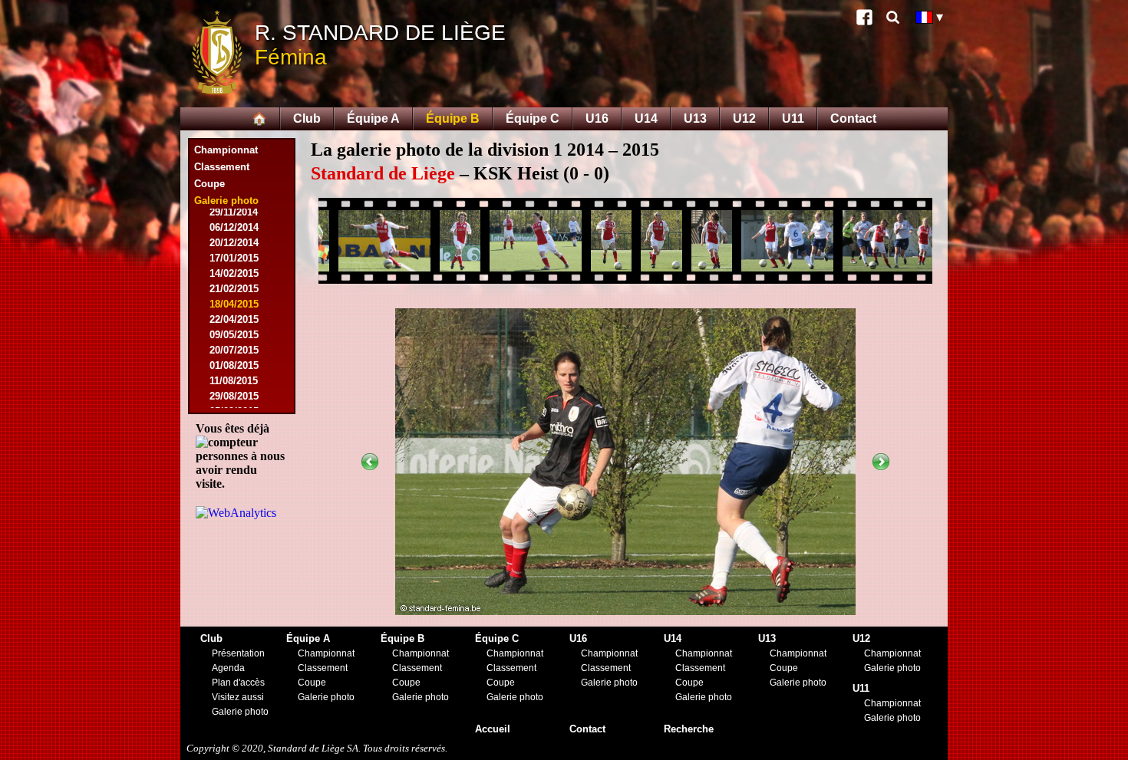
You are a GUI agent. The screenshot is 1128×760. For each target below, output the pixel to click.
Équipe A (373, 118)
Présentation (238, 653)
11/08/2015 (233, 381)
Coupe (209, 183)
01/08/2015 (234, 365)
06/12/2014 (234, 227)
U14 (646, 118)
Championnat (226, 150)
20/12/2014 (234, 242)
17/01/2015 (234, 258)
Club (307, 118)
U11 (793, 118)
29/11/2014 (233, 212)
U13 (695, 118)
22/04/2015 (234, 319)
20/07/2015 (234, 350)
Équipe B (453, 118)
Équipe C (532, 118)
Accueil (492, 729)
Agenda (228, 668)
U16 (597, 118)
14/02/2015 (234, 273)
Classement (221, 167)
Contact (853, 118)
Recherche (689, 729)
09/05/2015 (234, 335)
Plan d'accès (238, 682)
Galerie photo (240, 711)
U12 (744, 118)
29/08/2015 (234, 396)
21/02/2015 (234, 288)
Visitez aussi (238, 697)
